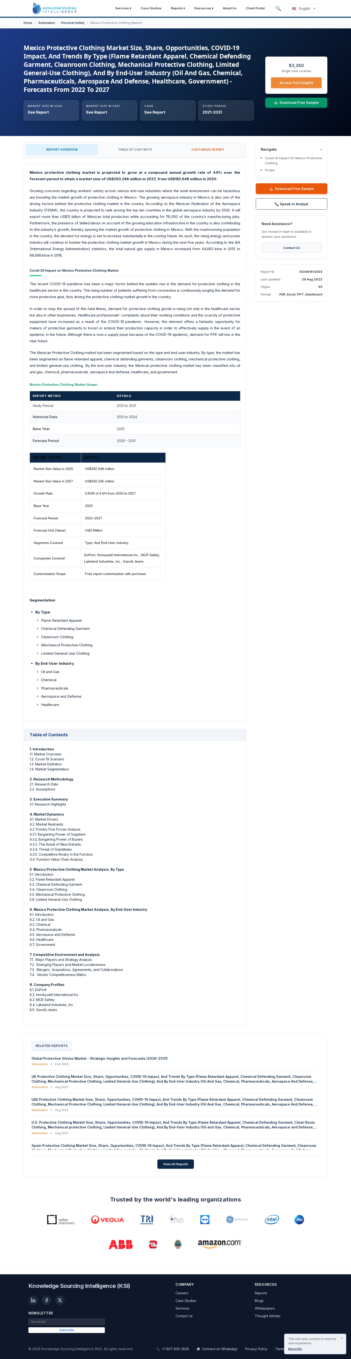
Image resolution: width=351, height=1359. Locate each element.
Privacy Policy (256, 1349)
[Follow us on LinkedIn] (33, 1300)
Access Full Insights (296, 83)
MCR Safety (150, 555)
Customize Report (207, 149)
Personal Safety (73, 23)
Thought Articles (268, 1316)
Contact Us (291, 248)
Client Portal (255, 8)
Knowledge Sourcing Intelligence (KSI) (79, 1285)
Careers (182, 1293)
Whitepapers (265, 1308)
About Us (230, 8)
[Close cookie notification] (341, 1338)
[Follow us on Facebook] (46, 1300)
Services (182, 1308)
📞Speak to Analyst (291, 204)
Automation (46, 23)
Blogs (259, 1301)
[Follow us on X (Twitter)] (60, 1300)
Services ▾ (123, 8)
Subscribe (66, 1330)
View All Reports (175, 1164)
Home (28, 23)
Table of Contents (135, 149)
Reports (261, 1293)
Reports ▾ (178, 8)
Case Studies (151, 8)
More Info (295, 1349)
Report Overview (62, 149)
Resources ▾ (203, 8)
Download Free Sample (294, 189)
